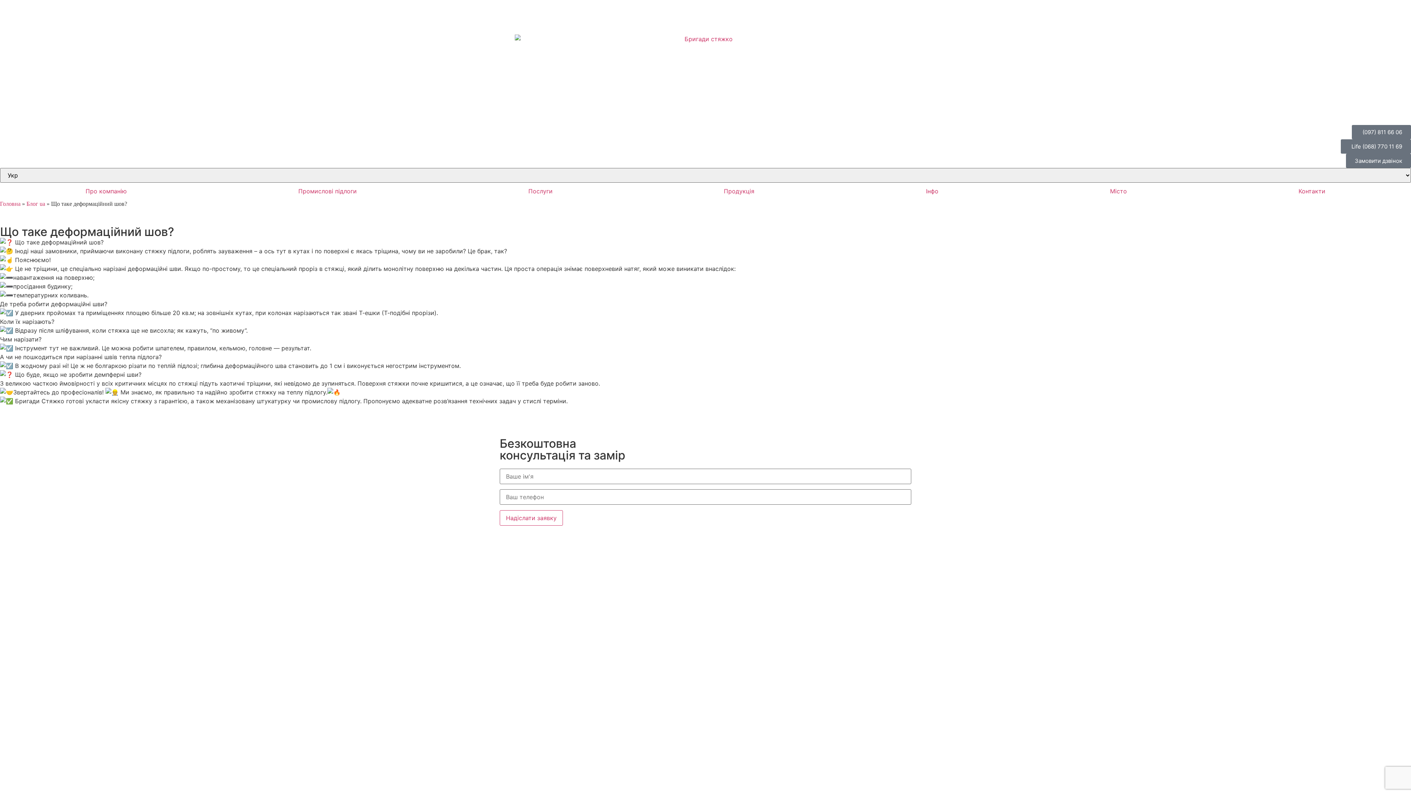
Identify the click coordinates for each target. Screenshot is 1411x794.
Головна (10, 204)
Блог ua (35, 204)
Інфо (932, 191)
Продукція (739, 191)
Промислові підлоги (327, 191)
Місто (1118, 191)
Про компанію (106, 191)
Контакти (1312, 191)
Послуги (540, 191)
